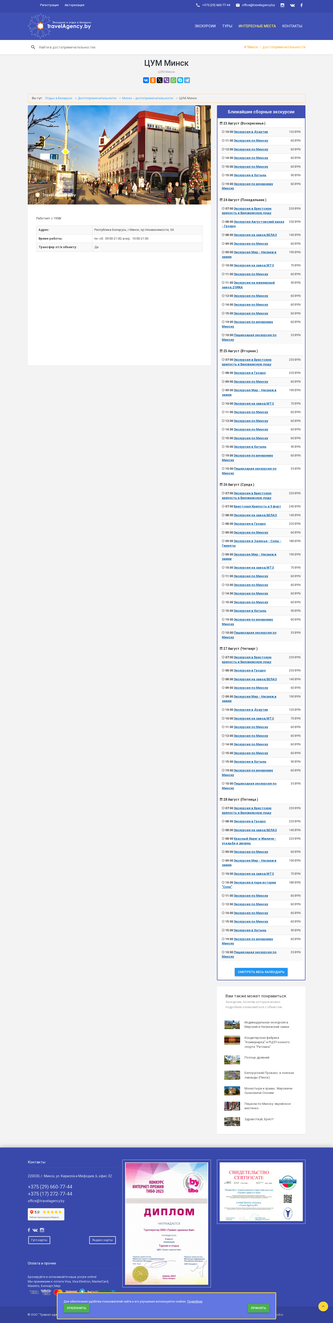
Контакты (292, 26)
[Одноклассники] (153, 80)
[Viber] (166, 80)
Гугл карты (39, 1240)
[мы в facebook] (301, 5)
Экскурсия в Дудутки (251, 132)
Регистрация (49, 5)
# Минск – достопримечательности (274, 47)
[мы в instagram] (282, 5)
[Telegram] (187, 80)
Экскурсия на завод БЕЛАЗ (255, 235)
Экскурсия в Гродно (250, 373)
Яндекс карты (102, 1240)
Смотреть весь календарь (261, 972)
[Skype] (180, 80)
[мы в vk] (292, 5)
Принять (258, 1308)
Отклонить (76, 1308)
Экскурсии (205, 26)
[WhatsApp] (173, 80)
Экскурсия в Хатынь (250, 175)
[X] (160, 80)
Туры (227, 26)
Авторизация (74, 5)
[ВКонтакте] (146, 80)
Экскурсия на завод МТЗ (254, 265)
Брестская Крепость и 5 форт (257, 506)
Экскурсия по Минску (251, 140)
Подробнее (194, 1301)
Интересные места (257, 26)
